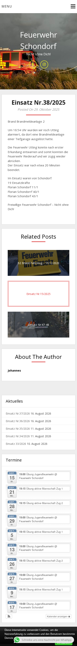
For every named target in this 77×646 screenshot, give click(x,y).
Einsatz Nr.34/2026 (18, 436)
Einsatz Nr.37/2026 (18, 413)
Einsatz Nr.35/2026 (18, 428)
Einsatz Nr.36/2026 (18, 421)
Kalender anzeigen (57, 616)
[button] (9, 616)
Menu (7, 6)
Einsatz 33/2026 (16, 444)
